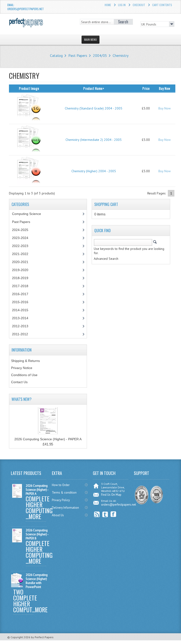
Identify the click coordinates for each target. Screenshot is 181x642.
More (35, 516)
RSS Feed (97, 514)
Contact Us (19, 382)
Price (146, 88)
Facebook (113, 514)
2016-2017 (20, 294)
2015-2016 (20, 302)
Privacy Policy (61, 500)
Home (108, 5)
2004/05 (100, 55)
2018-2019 (20, 278)
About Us (58, 515)
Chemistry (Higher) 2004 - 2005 (93, 171)
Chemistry (120, 55)
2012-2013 (20, 326)
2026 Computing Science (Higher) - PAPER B (37, 534)
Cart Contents (162, 5)
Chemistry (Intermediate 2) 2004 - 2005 (94, 140)
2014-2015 (20, 310)
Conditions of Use (24, 375)
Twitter (105, 514)
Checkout (139, 5)
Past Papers (77, 55)
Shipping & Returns (25, 361)
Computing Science (26, 214)
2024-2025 (20, 230)
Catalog (56, 55)
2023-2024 (20, 238)
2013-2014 (20, 318)
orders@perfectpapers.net (118, 505)
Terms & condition (64, 493)
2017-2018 (20, 286)
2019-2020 (20, 270)
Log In (122, 5)
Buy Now (164, 108)
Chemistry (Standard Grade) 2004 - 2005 (93, 108)
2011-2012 (20, 334)
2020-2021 (20, 262)
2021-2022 (20, 254)
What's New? (22, 399)
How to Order (61, 485)
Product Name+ (93, 88)
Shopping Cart (106, 204)
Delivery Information (65, 508)
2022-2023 (20, 246)
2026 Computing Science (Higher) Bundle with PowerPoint (37, 581)
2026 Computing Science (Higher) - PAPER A (48, 439)
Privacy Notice (21, 368)
